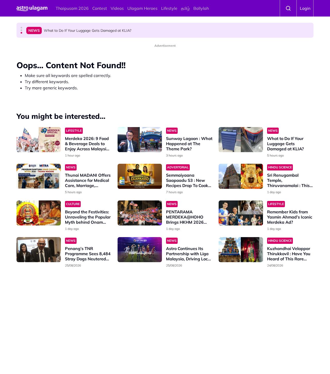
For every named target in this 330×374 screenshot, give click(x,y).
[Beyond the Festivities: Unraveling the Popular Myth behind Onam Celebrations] (38, 212)
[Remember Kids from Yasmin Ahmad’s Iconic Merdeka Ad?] (241, 212)
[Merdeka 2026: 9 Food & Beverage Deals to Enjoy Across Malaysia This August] (38, 139)
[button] (21, 27)
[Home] (31, 8)
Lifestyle (169, 8)
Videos (117, 8)
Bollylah (201, 8)
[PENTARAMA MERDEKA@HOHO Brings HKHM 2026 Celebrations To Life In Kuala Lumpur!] (140, 212)
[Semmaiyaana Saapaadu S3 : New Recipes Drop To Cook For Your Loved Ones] (140, 176)
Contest (99, 8)
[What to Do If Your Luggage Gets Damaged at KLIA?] (241, 139)
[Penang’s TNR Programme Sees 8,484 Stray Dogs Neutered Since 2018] (38, 249)
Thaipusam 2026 (72, 8)
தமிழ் (185, 8)
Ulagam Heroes (142, 8)
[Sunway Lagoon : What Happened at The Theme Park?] (140, 139)
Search (288, 8)
